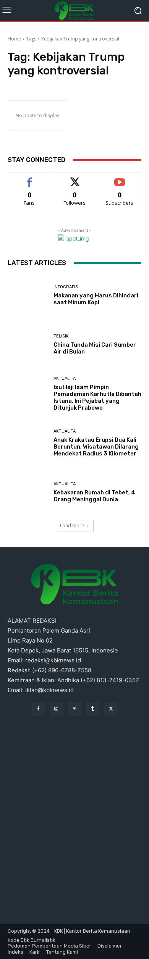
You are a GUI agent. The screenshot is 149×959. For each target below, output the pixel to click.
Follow (75, 178)
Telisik (61, 336)
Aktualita (64, 378)
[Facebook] (38, 708)
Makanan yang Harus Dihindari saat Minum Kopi (95, 299)
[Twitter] (110, 708)
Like (29, 178)
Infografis (65, 287)
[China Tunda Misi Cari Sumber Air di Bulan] (28, 345)
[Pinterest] (74, 708)
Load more (72, 525)
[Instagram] (56, 708)
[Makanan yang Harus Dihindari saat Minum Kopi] (28, 295)
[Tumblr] (92, 708)
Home (14, 39)
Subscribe (119, 178)
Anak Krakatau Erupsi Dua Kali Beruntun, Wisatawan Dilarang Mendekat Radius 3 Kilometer (96, 446)
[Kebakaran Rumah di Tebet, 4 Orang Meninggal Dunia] (28, 492)
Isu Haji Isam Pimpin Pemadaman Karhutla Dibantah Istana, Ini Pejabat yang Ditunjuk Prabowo (97, 397)
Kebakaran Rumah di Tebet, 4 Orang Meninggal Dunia (94, 496)
